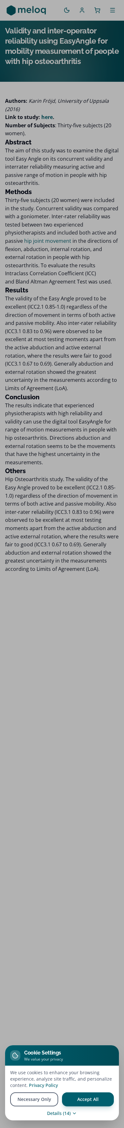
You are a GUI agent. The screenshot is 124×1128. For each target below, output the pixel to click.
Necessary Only (34, 1099)
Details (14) (59, 1113)
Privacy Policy (43, 1085)
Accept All (88, 1099)
